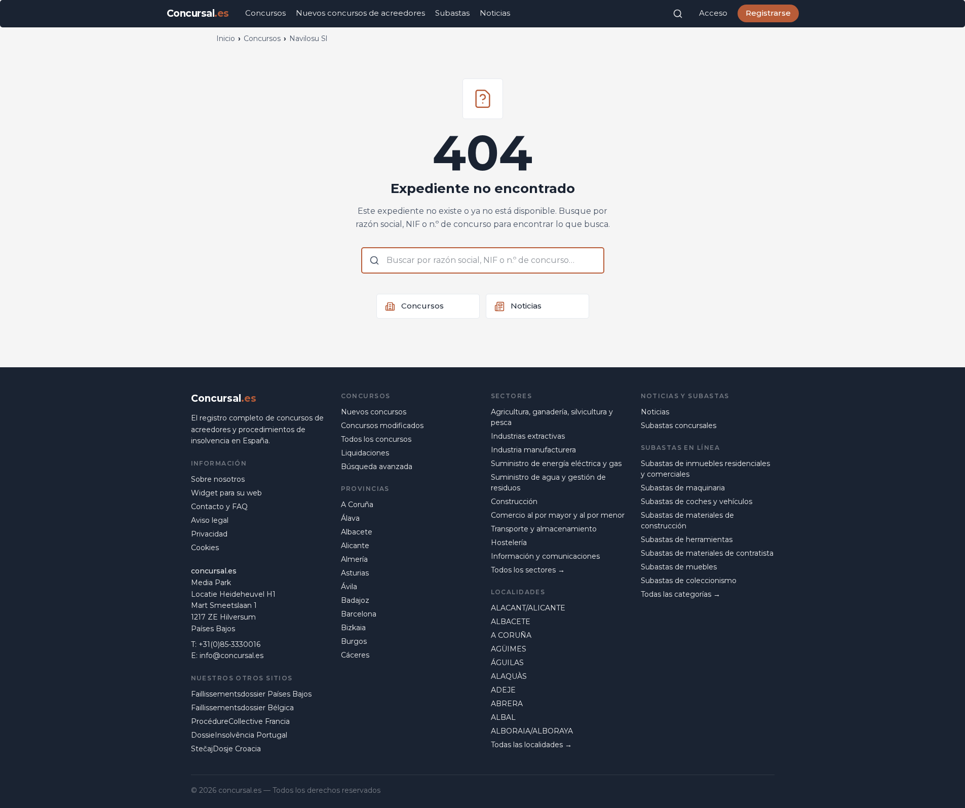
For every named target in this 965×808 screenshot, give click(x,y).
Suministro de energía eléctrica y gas (556, 463)
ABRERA (507, 703)
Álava (350, 518)
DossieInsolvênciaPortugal (239, 735)
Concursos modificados (382, 425)
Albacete (356, 531)
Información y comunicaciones (545, 556)
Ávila (349, 586)
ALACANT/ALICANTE (528, 607)
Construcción (514, 501)
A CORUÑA (511, 635)
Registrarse (768, 13)
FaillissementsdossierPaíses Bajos (251, 694)
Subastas (452, 13)
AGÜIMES (508, 648)
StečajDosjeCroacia (226, 748)
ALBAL (503, 717)
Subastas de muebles (679, 566)
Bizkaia (353, 627)
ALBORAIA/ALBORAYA (532, 731)
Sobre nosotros (218, 479)
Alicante (355, 545)
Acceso (713, 13)
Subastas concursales (678, 425)
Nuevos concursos (373, 411)
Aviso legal (209, 520)
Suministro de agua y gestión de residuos (548, 482)
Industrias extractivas (528, 436)
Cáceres (355, 655)
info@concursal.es (231, 655)
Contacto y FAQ (219, 506)
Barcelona (358, 614)
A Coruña (357, 504)
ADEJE (503, 690)
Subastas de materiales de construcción (687, 520)
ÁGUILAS (507, 662)
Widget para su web (226, 492)
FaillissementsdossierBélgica (242, 707)
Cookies (205, 547)
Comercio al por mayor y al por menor (558, 515)
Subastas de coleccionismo (689, 580)
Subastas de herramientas (686, 539)
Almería (354, 559)
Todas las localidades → (531, 744)
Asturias (355, 573)
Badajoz (355, 600)
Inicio (225, 38)
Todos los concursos (376, 439)
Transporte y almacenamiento (544, 528)
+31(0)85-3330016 (229, 644)
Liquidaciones (365, 452)
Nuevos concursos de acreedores (360, 13)
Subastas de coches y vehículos (696, 501)
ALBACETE (510, 621)
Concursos (265, 13)
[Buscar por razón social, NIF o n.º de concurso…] (678, 14)
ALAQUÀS (509, 676)
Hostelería (509, 542)
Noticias (495, 13)
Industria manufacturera (533, 449)
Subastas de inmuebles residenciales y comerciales (705, 469)
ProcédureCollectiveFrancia (240, 721)
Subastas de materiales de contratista (707, 553)
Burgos (354, 641)
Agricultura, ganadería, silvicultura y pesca (552, 417)
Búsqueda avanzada (376, 466)
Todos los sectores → (528, 569)
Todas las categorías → (680, 594)
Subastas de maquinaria (683, 487)
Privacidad (209, 533)
